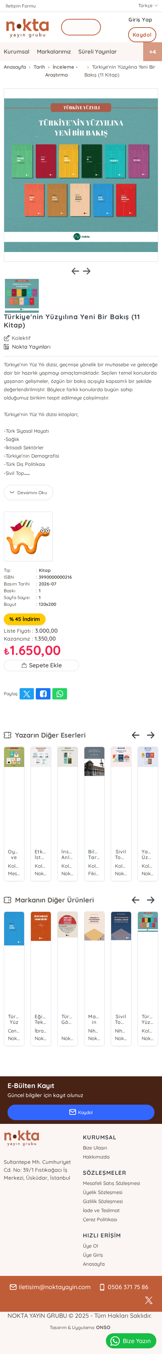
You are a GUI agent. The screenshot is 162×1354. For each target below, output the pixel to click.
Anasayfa (94, 1264)
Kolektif (21, 338)
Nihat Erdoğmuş (94, 1031)
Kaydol (142, 34)
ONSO (103, 1327)
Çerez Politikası (100, 1219)
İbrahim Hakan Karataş (41, 1031)
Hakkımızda (96, 1157)
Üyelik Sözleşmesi (102, 1192)
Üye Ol (90, 1246)
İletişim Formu (21, 6)
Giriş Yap (140, 19)
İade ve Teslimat (101, 1210)
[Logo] (27, 27)
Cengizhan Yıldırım (14, 1031)
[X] (148, 1300)
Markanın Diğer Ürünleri (52, 900)
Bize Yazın (137, 1341)
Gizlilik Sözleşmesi (103, 1201)
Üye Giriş (93, 1255)
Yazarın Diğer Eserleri (48, 735)
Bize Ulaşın (95, 1148)
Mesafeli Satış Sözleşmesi (111, 1183)
